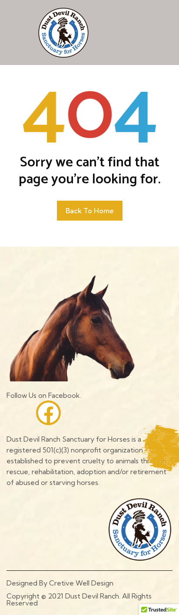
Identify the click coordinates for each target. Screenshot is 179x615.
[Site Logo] (63, 32)
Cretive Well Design (81, 583)
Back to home (90, 210)
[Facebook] (48, 412)
